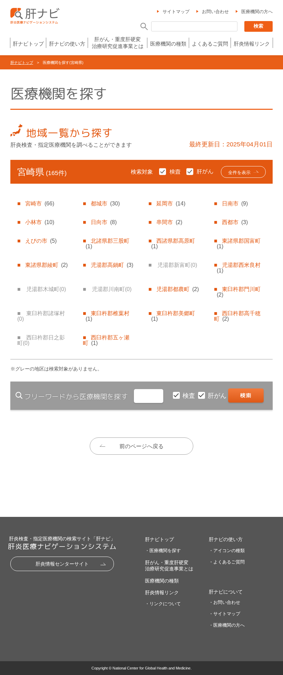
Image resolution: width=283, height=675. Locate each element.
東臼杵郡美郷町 (173, 316)
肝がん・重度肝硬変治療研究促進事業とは (118, 42)
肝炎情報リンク (252, 44)
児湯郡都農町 (177, 289)
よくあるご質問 (210, 44)
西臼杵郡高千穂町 (237, 316)
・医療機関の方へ (227, 625)
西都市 (235, 222)
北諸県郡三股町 (107, 243)
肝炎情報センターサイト (62, 564)
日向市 (104, 222)
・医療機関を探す (163, 550)
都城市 (105, 203)
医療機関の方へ (257, 11)
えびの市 (41, 241)
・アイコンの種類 (227, 550)
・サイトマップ (224, 613)
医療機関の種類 (168, 44)
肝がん (218, 395)
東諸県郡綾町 (46, 265)
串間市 (169, 222)
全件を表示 (239, 172)
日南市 (235, 203)
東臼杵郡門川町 (239, 292)
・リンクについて (163, 603)
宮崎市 (39, 203)
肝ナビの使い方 (67, 44)
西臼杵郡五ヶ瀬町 (106, 340)
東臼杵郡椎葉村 (107, 316)
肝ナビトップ (28, 44)
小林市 (39, 222)
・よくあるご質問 (227, 562)
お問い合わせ (215, 11)
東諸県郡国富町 (239, 243)
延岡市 (170, 203)
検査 (190, 395)
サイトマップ (176, 11)
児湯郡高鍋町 (112, 265)
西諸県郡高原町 (173, 243)
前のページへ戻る (141, 446)
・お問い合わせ (224, 602)
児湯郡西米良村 (239, 267)
